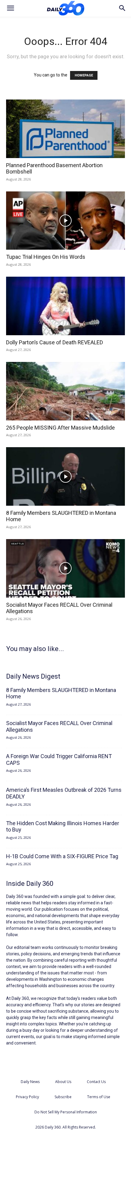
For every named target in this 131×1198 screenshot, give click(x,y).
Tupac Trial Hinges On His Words (45, 257)
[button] (10, 8)
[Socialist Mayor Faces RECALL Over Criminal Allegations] (65, 568)
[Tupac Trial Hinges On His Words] (65, 220)
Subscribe (63, 1096)
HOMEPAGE (84, 75)
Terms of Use (98, 1096)
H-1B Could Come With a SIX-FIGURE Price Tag (62, 856)
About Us (63, 1081)
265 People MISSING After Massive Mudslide (60, 427)
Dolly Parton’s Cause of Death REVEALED (54, 342)
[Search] (122, 8)
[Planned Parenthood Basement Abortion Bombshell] (65, 129)
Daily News (30, 1081)
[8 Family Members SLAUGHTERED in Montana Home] (65, 476)
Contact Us (96, 1081)
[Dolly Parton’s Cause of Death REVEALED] (65, 306)
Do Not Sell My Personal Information (65, 1112)
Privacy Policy (27, 1096)
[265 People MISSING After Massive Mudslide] (65, 391)
